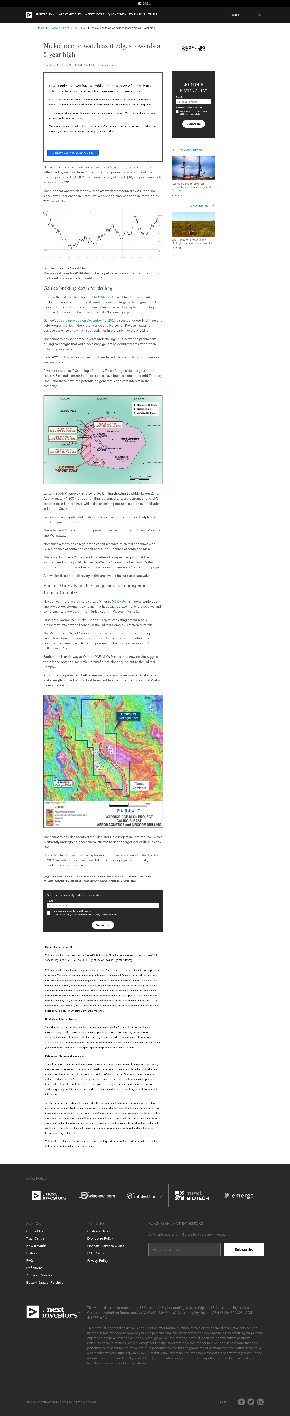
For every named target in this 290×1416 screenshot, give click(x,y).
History (31, 1253)
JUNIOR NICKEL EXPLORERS (94, 876)
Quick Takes (117, 14)
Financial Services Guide (105, 1246)
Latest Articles (70, 14)
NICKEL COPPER (125, 876)
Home (40, 28)
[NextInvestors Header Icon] (145, 3)
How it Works (36, 1246)
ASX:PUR (119, 601)
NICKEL (69, 876)
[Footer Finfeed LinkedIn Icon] (260, 1401)
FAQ (29, 1260)
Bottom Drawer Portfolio (45, 1283)
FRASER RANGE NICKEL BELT (62, 881)
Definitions (34, 1268)
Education (137, 14)
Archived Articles (59, 28)
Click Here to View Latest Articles (73, 152)
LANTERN (145, 876)
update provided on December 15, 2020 (86, 320)
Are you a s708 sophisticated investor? (191, 107)
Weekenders (95, 14)
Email (50, 900)
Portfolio (44, 14)
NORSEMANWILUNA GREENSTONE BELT (110, 881)
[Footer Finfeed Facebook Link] (241, 1401)
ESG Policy (95, 1253)
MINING (57, 876)
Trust (152, 14)
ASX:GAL (80, 28)
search (259, 14)
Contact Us (34, 1231)
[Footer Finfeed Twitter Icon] (250, 1401)
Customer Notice (100, 1231)
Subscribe (103, 925)
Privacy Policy (97, 1260)
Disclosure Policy (54, 1042)
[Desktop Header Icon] (31, 15)
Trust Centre (35, 1238)
